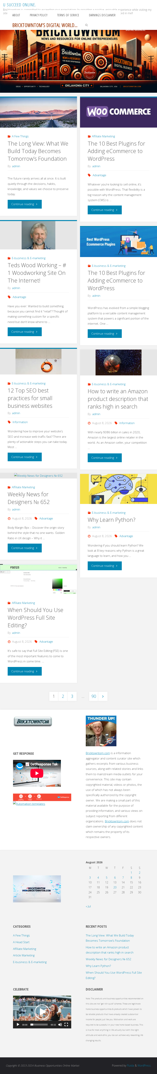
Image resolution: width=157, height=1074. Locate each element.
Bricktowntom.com (98, 753)
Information (20, 422)
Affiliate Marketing (103, 136)
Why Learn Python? (111, 519)
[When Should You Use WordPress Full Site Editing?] (38, 579)
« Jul (88, 906)
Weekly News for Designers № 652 (29, 498)
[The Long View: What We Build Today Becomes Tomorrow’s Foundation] (38, 112)
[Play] (18, 1024)
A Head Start (21, 942)
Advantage (99, 175)
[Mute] (60, 1024)
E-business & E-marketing (28, 258)
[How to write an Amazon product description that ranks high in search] (118, 362)
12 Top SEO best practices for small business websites (30, 398)
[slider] (39, 1025)
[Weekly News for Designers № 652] (38, 475)
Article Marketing (23, 955)
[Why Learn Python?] (118, 489)
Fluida (130, 1065)
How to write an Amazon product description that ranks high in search (118, 398)
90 (94, 696)
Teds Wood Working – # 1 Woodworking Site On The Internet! (37, 272)
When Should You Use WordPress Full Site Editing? (35, 617)
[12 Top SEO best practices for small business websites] (38, 362)
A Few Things (20, 136)
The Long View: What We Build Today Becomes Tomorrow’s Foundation (38, 151)
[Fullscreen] (66, 1024)
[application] (42, 1012)
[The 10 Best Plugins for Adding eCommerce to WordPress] (118, 112)
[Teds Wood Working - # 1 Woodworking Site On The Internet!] (38, 235)
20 (114, 887)
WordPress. (144, 1065)
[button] (42, 1012)
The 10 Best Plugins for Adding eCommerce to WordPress (116, 151)
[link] (87, 25)
